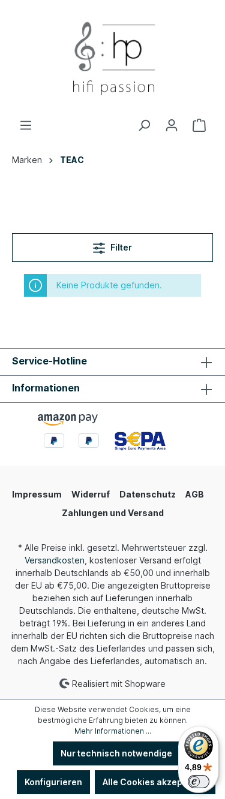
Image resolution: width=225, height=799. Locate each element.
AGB (194, 494)
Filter (120, 247)
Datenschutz (147, 494)
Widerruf (90, 494)
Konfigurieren (53, 782)
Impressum (37, 494)
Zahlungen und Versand (113, 513)
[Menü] (26, 125)
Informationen (46, 388)
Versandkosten (55, 560)
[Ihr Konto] (171, 125)
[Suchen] (144, 125)
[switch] (198, 781)
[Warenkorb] (199, 125)
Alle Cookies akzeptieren (155, 782)
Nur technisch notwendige (116, 753)
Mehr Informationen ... (112, 730)
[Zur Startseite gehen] (112, 59)
